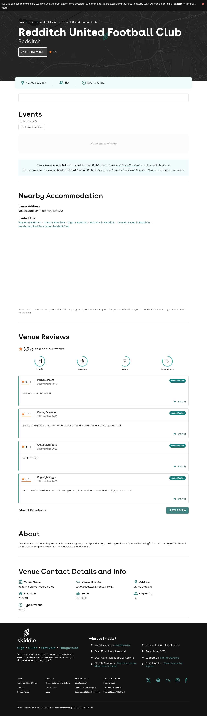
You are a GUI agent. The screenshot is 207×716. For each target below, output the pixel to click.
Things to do (68, 648)
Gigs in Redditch (77, 222)
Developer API (81, 683)
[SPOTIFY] (158, 680)
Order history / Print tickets (58, 683)
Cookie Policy (23, 692)
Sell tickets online (112, 678)
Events (32, 22)
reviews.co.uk (122, 645)
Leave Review (177, 510)
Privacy (20, 687)
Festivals (48, 648)
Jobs (48, 692)
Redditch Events (48, 22)
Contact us (51, 687)
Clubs (32, 648)
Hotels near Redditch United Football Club (43, 226)
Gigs (20, 648)
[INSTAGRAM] (177, 680)
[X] (148, 680)
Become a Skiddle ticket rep (87, 692)
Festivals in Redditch (102, 222)
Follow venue (34, 51)
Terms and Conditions (27, 683)
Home (21, 22)
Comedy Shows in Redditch (133, 222)
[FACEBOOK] (186, 680)
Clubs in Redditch (54, 222)
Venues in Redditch (29, 222)
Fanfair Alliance (169, 657)
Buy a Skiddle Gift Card (114, 692)
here (180, 3)
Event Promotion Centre (128, 165)
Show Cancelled (33, 127)
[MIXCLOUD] (168, 680)
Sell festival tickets (112, 687)
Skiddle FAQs (109, 683)
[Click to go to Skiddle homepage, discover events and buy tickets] (26, 635)
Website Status (82, 678)
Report (181, 401)
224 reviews (56, 349)
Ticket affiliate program (85, 687)
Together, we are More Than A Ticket (116, 665)
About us (50, 678)
